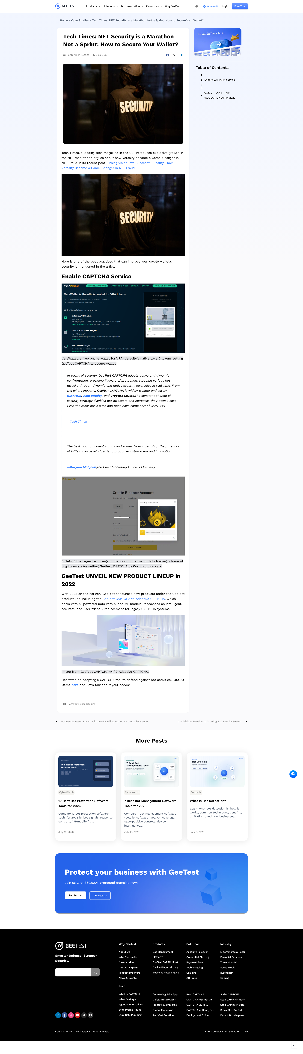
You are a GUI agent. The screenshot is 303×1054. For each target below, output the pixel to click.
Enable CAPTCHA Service (219, 79)
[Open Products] (99, 6)
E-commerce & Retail (232, 951)
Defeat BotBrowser (164, 999)
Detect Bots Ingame (232, 1015)
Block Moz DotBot (231, 1010)
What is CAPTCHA (129, 994)
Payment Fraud (195, 962)
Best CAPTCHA (195, 994)
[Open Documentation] (142, 6)
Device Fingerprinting (165, 967)
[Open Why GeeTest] (183, 6)
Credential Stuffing (197, 957)
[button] (167, 55)
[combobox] (73, 972)
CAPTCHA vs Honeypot (200, 1010)
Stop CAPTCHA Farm (232, 999)
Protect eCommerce (165, 1004)
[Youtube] (77, 1015)
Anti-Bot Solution (163, 1015)
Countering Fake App (165, 994)
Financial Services (231, 957)
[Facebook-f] (64, 1015)
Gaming (224, 977)
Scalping (191, 972)
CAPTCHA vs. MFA (197, 1004)
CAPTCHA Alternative (199, 999)
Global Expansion (163, 1010)
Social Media (227, 967)
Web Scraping (194, 967)
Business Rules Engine (166, 972)
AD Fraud (192, 977)
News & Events (128, 977)
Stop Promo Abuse (130, 1009)
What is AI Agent (128, 999)
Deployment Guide (197, 1015)
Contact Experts (128, 967)
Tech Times (78, 421)
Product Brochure (129, 972)
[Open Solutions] (117, 6)
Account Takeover (197, 951)
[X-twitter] (84, 1015)
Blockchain (226, 972)
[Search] (95, 972)
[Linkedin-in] (58, 1015)
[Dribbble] (71, 1015)
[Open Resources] (161, 6)
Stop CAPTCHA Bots (232, 1004)
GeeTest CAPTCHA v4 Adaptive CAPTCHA (133, 599)
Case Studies (80, 20)
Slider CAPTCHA (230, 994)
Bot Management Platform (163, 954)
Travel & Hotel (228, 962)
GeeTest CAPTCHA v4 (165, 962)
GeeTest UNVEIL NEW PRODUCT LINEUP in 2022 (219, 95)
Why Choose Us (128, 957)
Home (64, 20)
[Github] (90, 1015)
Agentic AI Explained (131, 1004)
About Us (124, 951)
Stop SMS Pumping (130, 1014)
